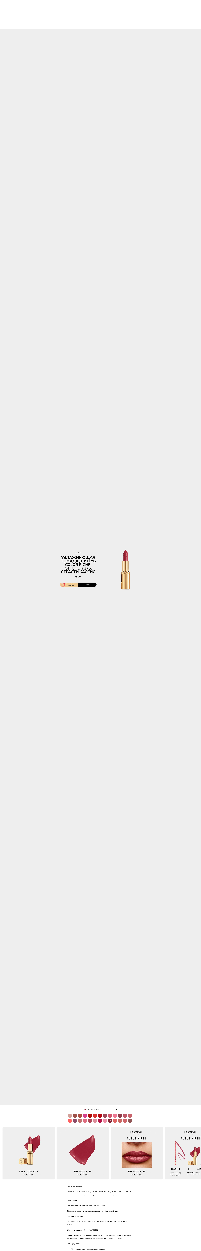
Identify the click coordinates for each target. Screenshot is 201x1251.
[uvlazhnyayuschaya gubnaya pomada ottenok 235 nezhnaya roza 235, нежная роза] (75, 1121)
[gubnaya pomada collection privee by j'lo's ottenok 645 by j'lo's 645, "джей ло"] (130, 1121)
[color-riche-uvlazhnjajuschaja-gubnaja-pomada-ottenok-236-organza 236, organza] (80, 1121)
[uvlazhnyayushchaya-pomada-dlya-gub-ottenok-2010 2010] (100, 1121)
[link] (78, 577)
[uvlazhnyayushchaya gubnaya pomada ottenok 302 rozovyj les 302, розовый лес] (95, 1121)
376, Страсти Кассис (93, 1109)
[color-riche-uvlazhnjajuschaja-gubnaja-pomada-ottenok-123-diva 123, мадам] (95, 1116)
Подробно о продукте (74, 1187)
